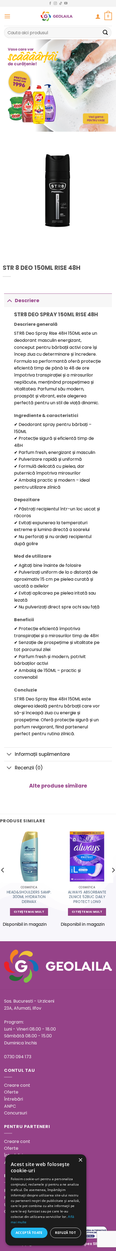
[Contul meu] (98, 16)
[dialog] (45, 1200)
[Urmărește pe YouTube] (65, 3)
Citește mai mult (29, 912)
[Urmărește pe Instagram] (55, 3)
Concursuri (15, 1113)
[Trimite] (105, 32)
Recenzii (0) (29, 767)
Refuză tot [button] (65, 1232)
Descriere (27, 300)
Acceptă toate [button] (29, 1232)
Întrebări (13, 1099)
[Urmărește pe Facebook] (50, 3)
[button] (7, 16)
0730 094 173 (17, 1057)
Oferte (11, 1092)
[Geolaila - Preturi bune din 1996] (56, 16)
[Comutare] (9, 300)
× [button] (80, 1160)
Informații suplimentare (42, 754)
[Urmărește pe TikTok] (60, 3)
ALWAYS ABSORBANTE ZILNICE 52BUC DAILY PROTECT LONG (87, 897)
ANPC (10, 1106)
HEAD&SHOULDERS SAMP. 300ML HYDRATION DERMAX (29, 897)
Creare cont (17, 1085)
